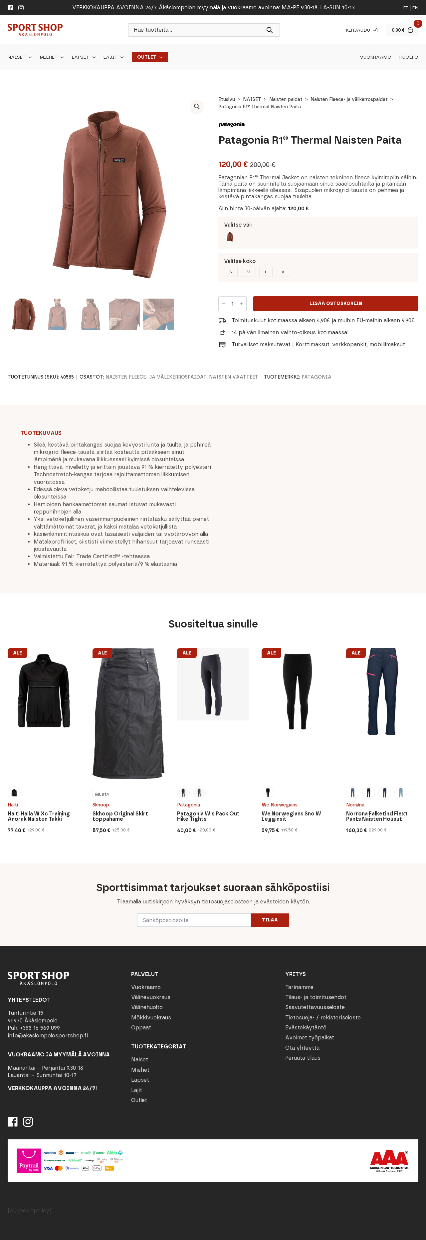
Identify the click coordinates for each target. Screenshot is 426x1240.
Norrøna (355, 805)
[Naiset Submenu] (29, 57)
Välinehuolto (147, 1007)
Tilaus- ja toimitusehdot (315, 997)
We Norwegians (280, 805)
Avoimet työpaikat (309, 1037)
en (415, 8)
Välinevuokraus (150, 997)
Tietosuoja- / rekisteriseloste (323, 1017)
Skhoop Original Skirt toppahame (120, 816)
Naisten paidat (286, 99)
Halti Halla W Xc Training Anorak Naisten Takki (39, 816)
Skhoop (101, 805)
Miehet (49, 57)
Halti (13, 805)
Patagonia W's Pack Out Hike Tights (208, 816)
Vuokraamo (375, 57)
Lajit (111, 57)
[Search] (270, 30)
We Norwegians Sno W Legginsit (291, 816)
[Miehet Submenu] (61, 57)
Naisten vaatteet (233, 377)
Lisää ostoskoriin (336, 303)
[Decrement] (223, 304)
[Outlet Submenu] (159, 57)
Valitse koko (240, 261)
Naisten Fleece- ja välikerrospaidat (349, 99)
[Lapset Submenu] (93, 57)
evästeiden (274, 901)
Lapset (81, 57)
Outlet (146, 57)
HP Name (7, 868)
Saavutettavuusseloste (315, 1007)
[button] (197, 106)
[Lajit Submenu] (121, 57)
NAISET (252, 99)
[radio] (230, 237)
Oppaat (141, 1027)
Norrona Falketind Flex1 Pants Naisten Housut (376, 816)
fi (405, 8)
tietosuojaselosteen (227, 901)
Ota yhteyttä (302, 1048)
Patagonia (316, 377)
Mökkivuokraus (151, 1017)
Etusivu (226, 99)
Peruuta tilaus (302, 1058)
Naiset (17, 57)
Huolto (408, 57)
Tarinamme (299, 987)
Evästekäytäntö (305, 1027)
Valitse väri (238, 225)
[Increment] (241, 304)
